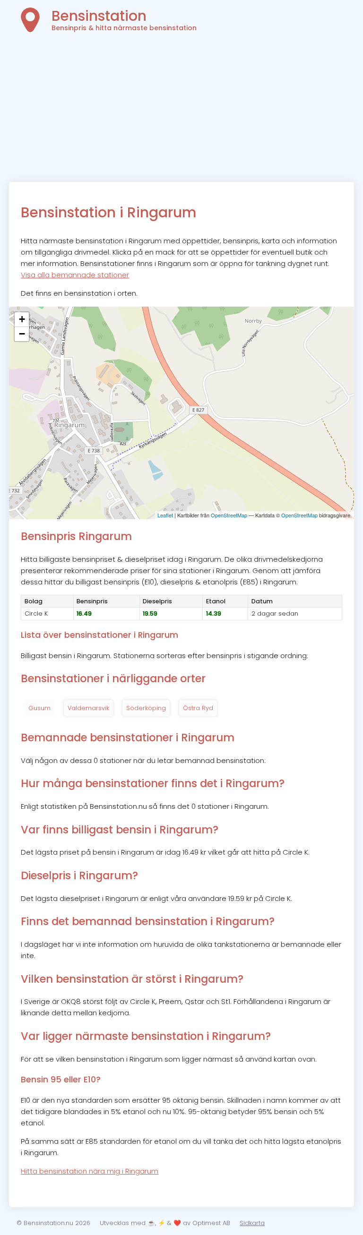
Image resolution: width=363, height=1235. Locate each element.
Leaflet (165, 515)
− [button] (22, 334)
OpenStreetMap (229, 515)
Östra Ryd (198, 708)
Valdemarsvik (88, 708)
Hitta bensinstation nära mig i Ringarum (89, 1171)
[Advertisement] (181, 111)
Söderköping (146, 708)
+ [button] (22, 319)
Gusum (39, 708)
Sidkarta (252, 1223)
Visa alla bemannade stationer (75, 275)
